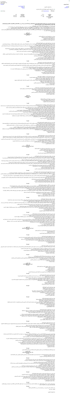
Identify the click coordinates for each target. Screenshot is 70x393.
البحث (67, 6)
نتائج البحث (66, 7)
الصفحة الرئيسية (21, 6)
